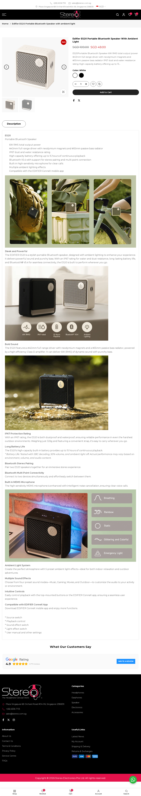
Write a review (126, 661)
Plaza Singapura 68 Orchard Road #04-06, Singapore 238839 (66, 7)
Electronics (77, 746)
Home (5, 24)
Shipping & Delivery (81, 785)
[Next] (64, 67)
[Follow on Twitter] (8, 759)
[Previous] (6, 67)
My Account (77, 780)
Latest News (78, 775)
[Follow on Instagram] (14, 759)
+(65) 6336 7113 (59, 3)
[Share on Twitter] (79, 100)
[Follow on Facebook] (3, 759)
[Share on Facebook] (74, 100)
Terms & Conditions (11, 785)
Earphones (77, 736)
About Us (6, 775)
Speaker (75, 741)
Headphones (78, 731)
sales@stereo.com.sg (81, 3)
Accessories (77, 751)
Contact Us (7, 780)
